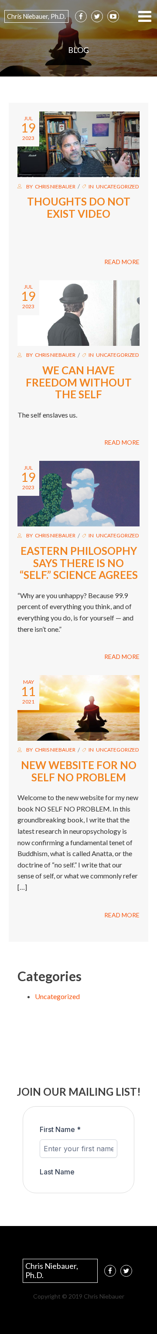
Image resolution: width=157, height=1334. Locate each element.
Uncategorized (117, 186)
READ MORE (122, 261)
